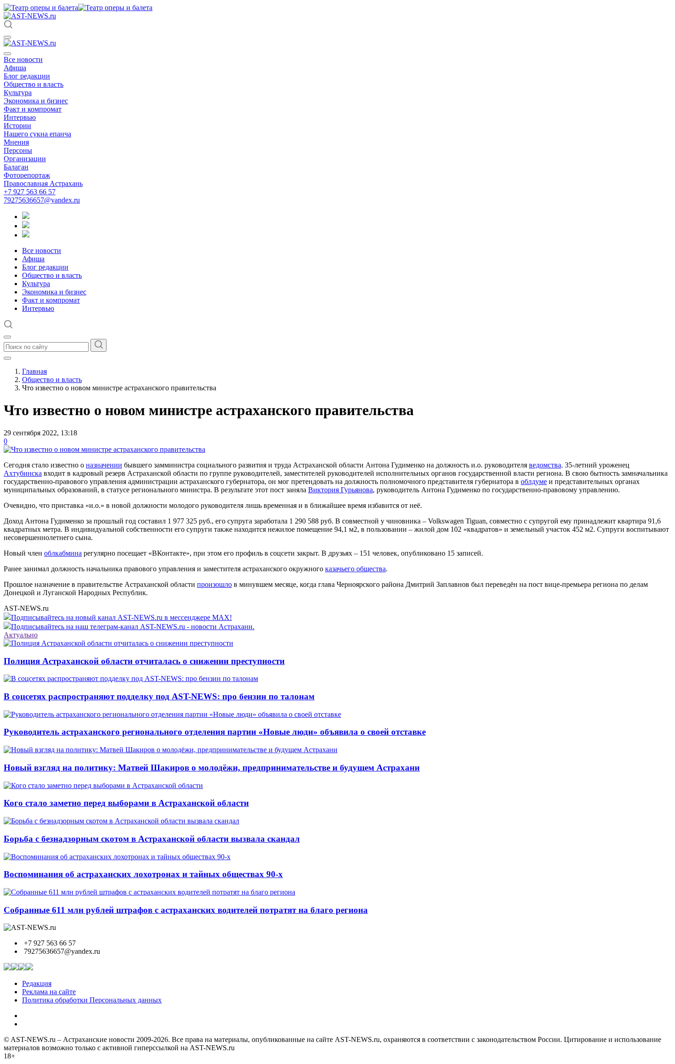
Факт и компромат (33, 109)
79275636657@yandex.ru (42, 200)
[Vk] (25, 235)
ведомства (545, 465)
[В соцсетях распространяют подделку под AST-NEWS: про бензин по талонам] (131, 678)
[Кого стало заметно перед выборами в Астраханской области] (103, 785)
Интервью (20, 117)
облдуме (534, 481)
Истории (17, 125)
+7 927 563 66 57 (30, 192)
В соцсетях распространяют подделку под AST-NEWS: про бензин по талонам (159, 696)
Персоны (18, 150)
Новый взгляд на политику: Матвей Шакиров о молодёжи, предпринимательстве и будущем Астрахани (212, 767)
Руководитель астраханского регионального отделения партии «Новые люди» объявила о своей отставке (215, 732)
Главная (34, 371)
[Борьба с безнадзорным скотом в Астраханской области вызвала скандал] (121, 821)
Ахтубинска (23, 473)
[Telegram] (25, 216)
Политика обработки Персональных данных (92, 1000)
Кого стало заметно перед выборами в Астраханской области (126, 803)
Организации (25, 159)
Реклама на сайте (49, 992)
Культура (18, 92)
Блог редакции (27, 76)
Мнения (16, 142)
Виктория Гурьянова (340, 490)
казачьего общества (355, 569)
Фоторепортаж (27, 175)
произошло (214, 584)
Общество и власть (33, 84)
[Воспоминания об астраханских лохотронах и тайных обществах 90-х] (117, 857)
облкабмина (63, 553)
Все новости (23, 59)
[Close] (7, 53)
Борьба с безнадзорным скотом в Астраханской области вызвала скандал (152, 839)
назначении (104, 465)
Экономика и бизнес (36, 101)
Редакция (36, 983)
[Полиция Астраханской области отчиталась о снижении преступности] (118, 643)
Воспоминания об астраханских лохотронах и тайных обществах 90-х (143, 874)
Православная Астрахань (43, 183)
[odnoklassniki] (25, 226)
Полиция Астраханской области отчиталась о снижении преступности (144, 661)
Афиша (15, 68)
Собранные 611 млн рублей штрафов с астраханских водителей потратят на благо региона (186, 910)
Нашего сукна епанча (37, 134)
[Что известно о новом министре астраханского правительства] (104, 449)
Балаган (16, 167)
